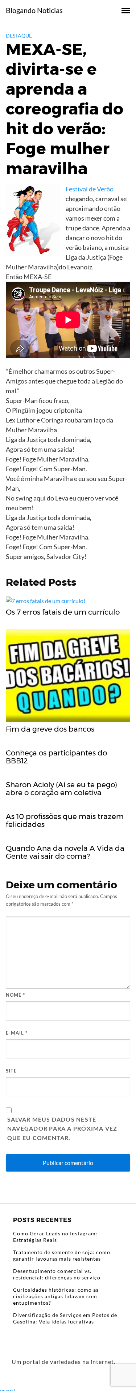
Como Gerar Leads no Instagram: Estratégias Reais (55, 1236)
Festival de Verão (90, 189)
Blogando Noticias (34, 10)
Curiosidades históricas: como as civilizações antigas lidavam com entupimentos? (56, 1296)
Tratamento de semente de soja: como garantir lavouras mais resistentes (61, 1255)
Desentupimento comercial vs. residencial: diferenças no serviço (56, 1274)
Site (11, 1071)
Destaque (19, 35)
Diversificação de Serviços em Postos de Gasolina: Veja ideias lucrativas (65, 1318)
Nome (15, 995)
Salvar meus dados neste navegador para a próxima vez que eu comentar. (62, 1128)
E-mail (17, 1033)
